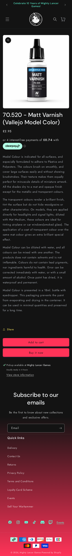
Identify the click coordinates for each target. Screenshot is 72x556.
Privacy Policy (15, 473)
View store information (20, 375)
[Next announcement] (65, 5)
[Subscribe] (60, 428)
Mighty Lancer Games (30, 552)
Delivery (12, 448)
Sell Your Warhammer (20, 506)
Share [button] (10, 329)
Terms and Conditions (20, 481)
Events (11, 498)
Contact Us (13, 456)
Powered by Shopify (51, 552)
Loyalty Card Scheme (19, 490)
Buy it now (36, 353)
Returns (11, 464)
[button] (7, 19)
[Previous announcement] (7, 5)
